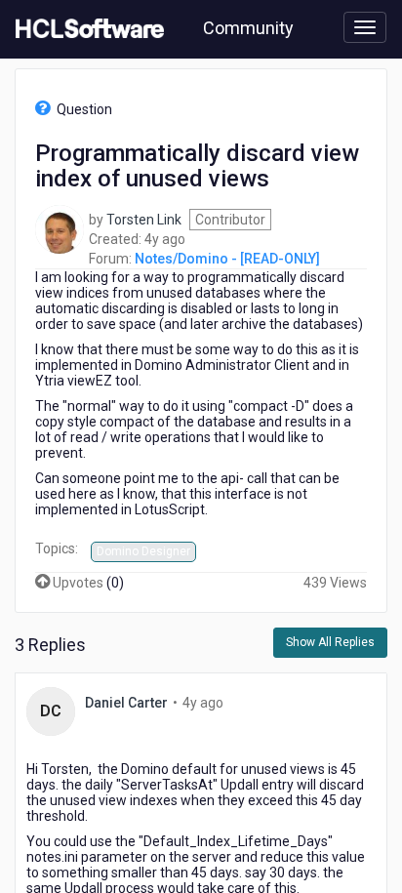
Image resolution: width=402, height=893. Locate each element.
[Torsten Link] (59, 227)
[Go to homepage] (86, 29)
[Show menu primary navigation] (364, 27)
